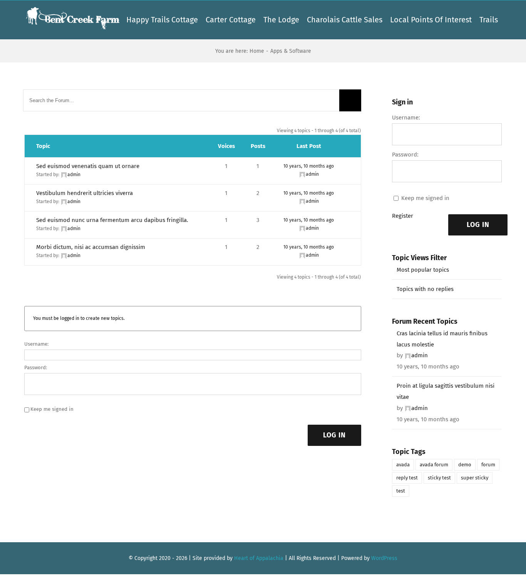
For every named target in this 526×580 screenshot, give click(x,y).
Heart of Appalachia (258, 558)
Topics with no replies (425, 289)
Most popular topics (423, 269)
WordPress (384, 558)
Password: (35, 367)
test (400, 491)
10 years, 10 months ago (308, 166)
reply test (407, 478)
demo (464, 464)
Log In (334, 435)
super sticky (474, 478)
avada (403, 464)
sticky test (439, 478)
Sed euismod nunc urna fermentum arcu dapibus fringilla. (112, 220)
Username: (36, 344)
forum (488, 464)
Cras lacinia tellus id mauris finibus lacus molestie (442, 339)
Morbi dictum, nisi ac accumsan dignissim (90, 247)
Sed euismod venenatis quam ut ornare (87, 166)
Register (402, 215)
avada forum (434, 464)
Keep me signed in (52, 409)
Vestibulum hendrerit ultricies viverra (84, 193)
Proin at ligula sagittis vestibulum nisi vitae (445, 391)
